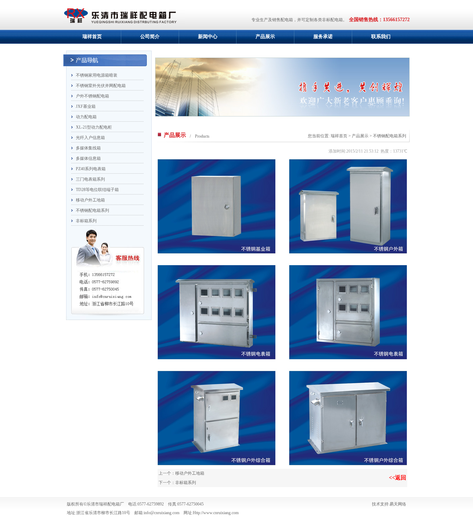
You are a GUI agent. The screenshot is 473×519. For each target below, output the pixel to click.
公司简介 (150, 36)
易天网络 (398, 504)
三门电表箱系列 (90, 179)
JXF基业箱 (86, 106)
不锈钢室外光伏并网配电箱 (101, 85)
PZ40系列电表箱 (91, 168)
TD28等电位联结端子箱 (97, 189)
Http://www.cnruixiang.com (216, 512)
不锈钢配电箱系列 (92, 210)
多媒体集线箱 (88, 148)
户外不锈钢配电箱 (92, 96)
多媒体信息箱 (88, 158)
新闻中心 (207, 36)
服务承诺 (323, 36)
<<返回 (397, 478)
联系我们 (381, 36)
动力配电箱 (86, 116)
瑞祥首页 (92, 36)
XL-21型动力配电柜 (94, 127)
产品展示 (265, 36)
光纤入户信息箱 (90, 137)
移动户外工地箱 (90, 200)
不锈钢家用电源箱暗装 (96, 75)
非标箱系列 (86, 220)
